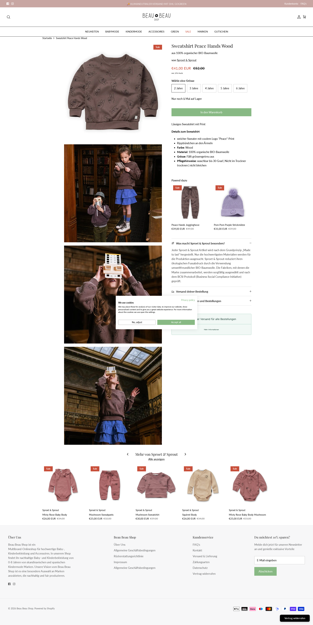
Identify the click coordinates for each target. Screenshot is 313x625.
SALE (188, 31)
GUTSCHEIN (221, 31)
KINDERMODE (134, 31)
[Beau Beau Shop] (156, 17)
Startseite (47, 38)
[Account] (298, 17)
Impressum (120, 562)
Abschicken (265, 571)
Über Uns (119, 544)
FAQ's (303, 3)
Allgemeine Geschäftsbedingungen (134, 550)
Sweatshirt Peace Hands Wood (71, 38)
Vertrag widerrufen (204, 573)
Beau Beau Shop (25, 608)
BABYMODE (112, 31)
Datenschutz (200, 567)
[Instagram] (12, 3)
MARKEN (203, 31)
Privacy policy (188, 300)
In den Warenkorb (211, 112)
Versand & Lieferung (205, 556)
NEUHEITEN (92, 31)
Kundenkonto (291, 3)
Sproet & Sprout (186, 60)
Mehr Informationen (211, 329)
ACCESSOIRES (156, 31)
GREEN (175, 31)
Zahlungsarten (201, 562)
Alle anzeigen (156, 459)
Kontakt (197, 550)
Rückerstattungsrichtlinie (128, 556)
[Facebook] (8, 3)
